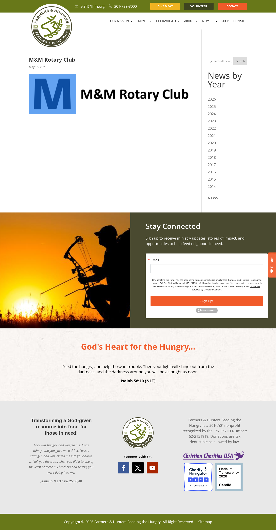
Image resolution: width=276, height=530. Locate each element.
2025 (212, 106)
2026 (212, 99)
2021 (212, 135)
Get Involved (166, 21)
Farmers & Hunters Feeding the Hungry (127, 521)
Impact (142, 21)
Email (155, 260)
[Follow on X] (138, 467)
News (206, 21)
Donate (239, 21)
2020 (212, 142)
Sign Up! (206, 301)
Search (240, 61)
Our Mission (119, 21)
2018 (212, 157)
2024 (212, 113)
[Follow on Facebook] (123, 467)
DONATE (232, 6)
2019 (212, 150)
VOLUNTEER (198, 6)
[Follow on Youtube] (152, 467)
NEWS (213, 198)
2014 (212, 186)
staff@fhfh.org (92, 6)
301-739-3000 (125, 6)
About (189, 21)
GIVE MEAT (165, 6)
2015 (212, 179)
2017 (212, 164)
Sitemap (205, 521)
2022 (212, 128)
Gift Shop (222, 21)
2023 (212, 121)
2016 (212, 171)
